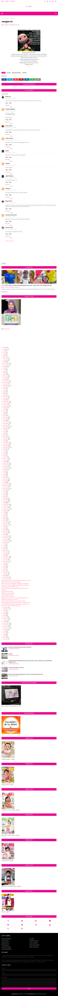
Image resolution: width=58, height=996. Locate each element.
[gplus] (55, 1)
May (4, 354)
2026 (4, 347)
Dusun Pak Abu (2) (33, 941)
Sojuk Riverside (5, 943)
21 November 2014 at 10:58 (10, 110)
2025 (4, 362)
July (4, 350)
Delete (10, 103)
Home (3, 1)
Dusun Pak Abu (5, 941)
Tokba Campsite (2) (34, 945)
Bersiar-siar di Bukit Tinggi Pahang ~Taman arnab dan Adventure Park (25, 674)
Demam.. (10, 654)
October (5, 384)
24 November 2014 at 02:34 (11, 190)
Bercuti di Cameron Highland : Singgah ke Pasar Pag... (15, 585)
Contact (12, 1)
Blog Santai (8, 201)
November (6, 365)
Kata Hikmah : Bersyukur (8, 596)
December (6, 363)
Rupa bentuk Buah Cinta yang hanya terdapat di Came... (16, 580)
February (5, 358)
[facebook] (45, 1)
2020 (4, 461)
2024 (4, 379)
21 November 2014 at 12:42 (10, 127)
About (7, 1)
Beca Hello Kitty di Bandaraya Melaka (11, 582)
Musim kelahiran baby (7, 591)
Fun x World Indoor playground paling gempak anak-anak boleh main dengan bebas (27, 285)
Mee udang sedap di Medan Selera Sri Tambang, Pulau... (16, 602)
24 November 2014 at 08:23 (11, 202)
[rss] (22, 928)
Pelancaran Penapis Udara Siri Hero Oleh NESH (19, 647)
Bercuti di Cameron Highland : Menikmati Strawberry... (16, 583)
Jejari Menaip (9, 176)
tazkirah (7, 18)
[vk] (22, 924)
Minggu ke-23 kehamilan (8, 593)
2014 (4, 575)
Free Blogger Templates (41, 994)
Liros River (31, 939)
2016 (4, 534)
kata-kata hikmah (16, 72)
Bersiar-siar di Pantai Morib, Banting (11, 606)
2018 (4, 503)
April (4, 355)
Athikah (7, 163)
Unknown (8, 188)
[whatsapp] (8, 928)
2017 (4, 520)
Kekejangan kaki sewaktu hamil (10, 587)
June (4, 352)
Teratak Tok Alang (6, 947)
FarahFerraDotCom (11, 215)
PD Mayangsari (5, 945)
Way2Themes (24, 994)
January (5, 360)
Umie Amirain (9, 138)
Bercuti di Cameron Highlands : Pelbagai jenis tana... (15, 588)
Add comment (10, 241)
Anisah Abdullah (10, 109)
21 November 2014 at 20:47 (11, 152)
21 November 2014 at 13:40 (10, 140)
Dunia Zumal (9, 227)
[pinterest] (53, 1)
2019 (4, 482)
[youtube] (50, 924)
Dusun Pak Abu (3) (33, 947)
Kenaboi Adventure (6, 939)
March (4, 357)
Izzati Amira (8, 126)
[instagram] (50, 1)
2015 (4, 555)
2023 (4, 400)
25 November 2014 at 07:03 (11, 216)
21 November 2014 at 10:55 (10, 98)
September (6, 385)
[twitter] (47, 1)
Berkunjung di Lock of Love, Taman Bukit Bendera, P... (15, 598)
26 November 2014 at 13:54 (11, 229)
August (5, 349)
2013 (4, 621)
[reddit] (50, 920)
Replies (8, 105)
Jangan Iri (4, 590)
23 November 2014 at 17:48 (10, 177)
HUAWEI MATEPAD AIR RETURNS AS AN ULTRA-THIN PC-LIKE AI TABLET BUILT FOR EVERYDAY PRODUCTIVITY (30, 661)
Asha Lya (8, 96)
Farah (7, 151)
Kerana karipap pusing (7, 594)
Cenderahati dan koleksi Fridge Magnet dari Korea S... (15, 604)
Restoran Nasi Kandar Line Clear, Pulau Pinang (13, 601)
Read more (4, 292)
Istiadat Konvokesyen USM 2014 (10, 599)
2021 (4, 441)
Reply (7, 103)
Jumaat (8, 72)
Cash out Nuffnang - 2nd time (15, 667)
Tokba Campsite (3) (6, 949)
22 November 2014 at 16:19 (10, 165)
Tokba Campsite (33, 943)
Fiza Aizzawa (5, 24)
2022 (4, 420)
